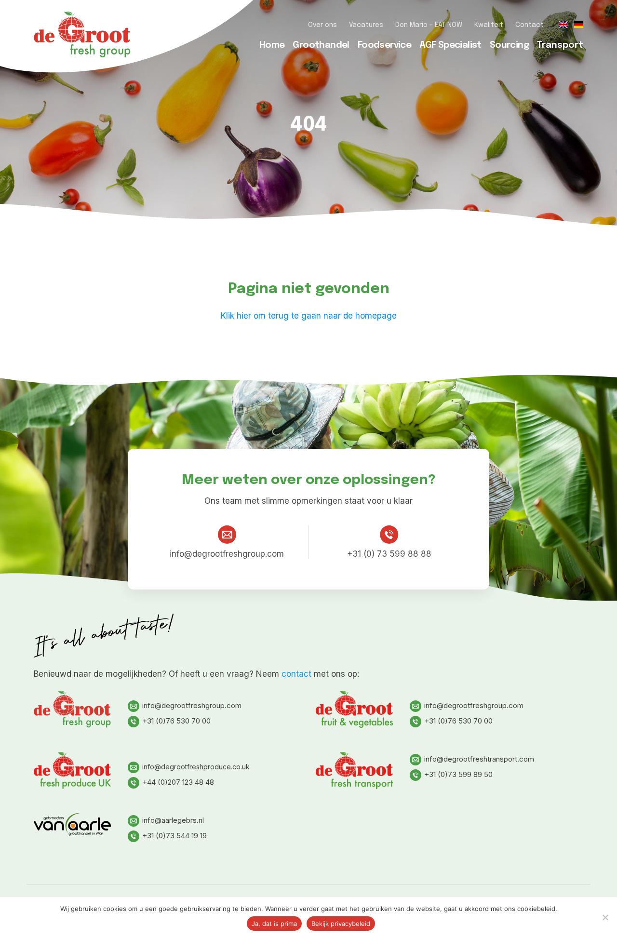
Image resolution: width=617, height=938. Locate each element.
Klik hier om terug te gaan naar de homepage (309, 316)
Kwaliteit (488, 25)
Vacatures (366, 25)
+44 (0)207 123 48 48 (178, 782)
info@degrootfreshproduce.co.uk (196, 767)
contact (296, 674)
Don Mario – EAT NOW (428, 25)
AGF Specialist (450, 45)
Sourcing (509, 45)
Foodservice (384, 45)
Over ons (322, 25)
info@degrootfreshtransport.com (479, 759)
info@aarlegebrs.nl (173, 820)
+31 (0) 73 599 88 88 (389, 554)
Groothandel (321, 45)
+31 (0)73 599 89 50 (458, 774)
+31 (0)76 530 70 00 (176, 720)
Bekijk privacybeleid (340, 923)
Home (272, 45)
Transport (560, 45)
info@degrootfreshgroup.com (227, 554)
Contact (529, 25)
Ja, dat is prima (274, 923)
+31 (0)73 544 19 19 (174, 835)
